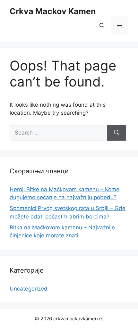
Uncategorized (28, 288)
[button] (102, 25)
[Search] (116, 133)
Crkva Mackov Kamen (53, 11)
